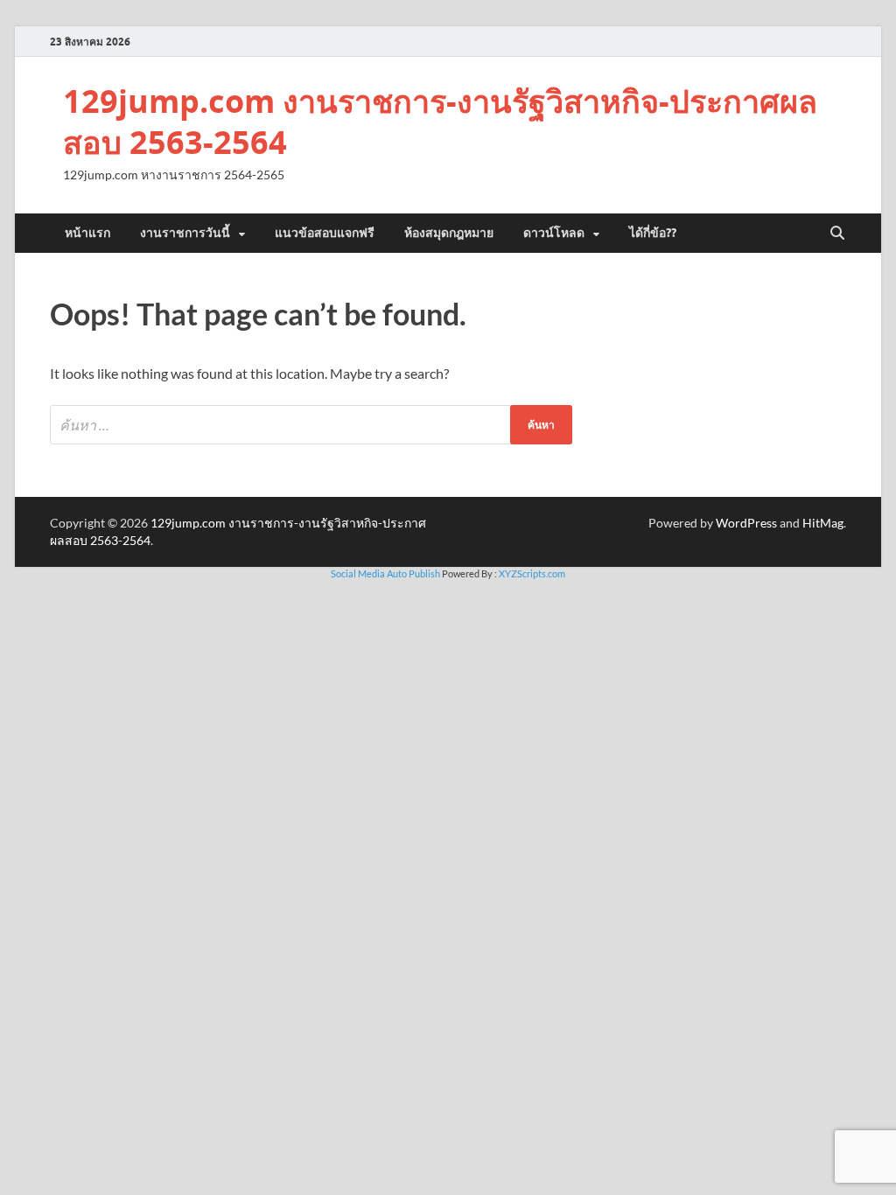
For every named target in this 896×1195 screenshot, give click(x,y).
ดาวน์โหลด (553, 233)
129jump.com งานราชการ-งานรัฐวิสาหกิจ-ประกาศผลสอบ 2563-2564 (440, 122)
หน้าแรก (87, 233)
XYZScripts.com (532, 573)
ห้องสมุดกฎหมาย (449, 233)
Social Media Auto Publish (385, 573)
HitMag (823, 522)
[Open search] (837, 233)
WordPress (746, 522)
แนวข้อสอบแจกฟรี (324, 233)
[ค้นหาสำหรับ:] (311, 424)
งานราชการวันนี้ (185, 233)
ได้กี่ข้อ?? (652, 233)
